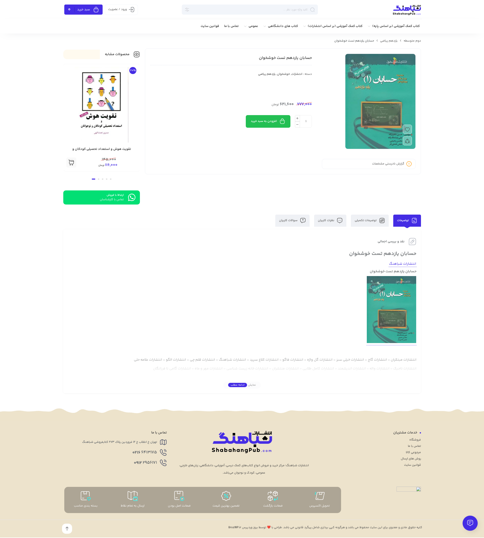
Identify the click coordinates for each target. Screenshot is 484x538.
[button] (71, 162)
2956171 (145, 463)
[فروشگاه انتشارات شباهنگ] (407, 9)
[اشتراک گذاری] (407, 140)
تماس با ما (414, 446)
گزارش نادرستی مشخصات (388, 163)
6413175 (144, 452)
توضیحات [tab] (403, 220)
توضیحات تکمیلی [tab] (366, 220)
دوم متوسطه (412, 41)
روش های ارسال (411, 458)
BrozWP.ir (234, 527)
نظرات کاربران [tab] (326, 220)
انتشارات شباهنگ (402, 264)
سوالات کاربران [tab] (288, 220)
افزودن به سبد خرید (264, 121)
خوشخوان (283, 74)
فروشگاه (415, 440)
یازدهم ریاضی (389, 41)
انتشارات (296, 74)
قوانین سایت (412, 465)
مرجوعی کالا (413, 452)
